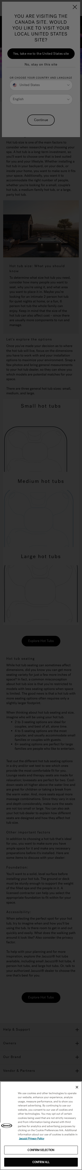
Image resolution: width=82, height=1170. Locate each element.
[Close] (77, 1087)
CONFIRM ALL (41, 1162)
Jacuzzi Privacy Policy (31, 1138)
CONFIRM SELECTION (41, 1150)
